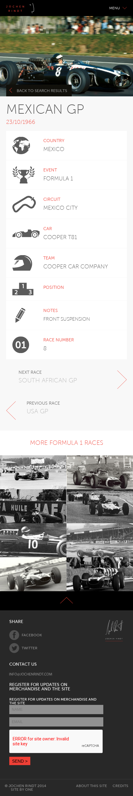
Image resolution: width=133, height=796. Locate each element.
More (29, 472)
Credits (120, 786)
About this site (91, 786)
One (29, 789)
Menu (114, 8)
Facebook (32, 635)
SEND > (20, 761)
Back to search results (42, 90)
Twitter (29, 648)
